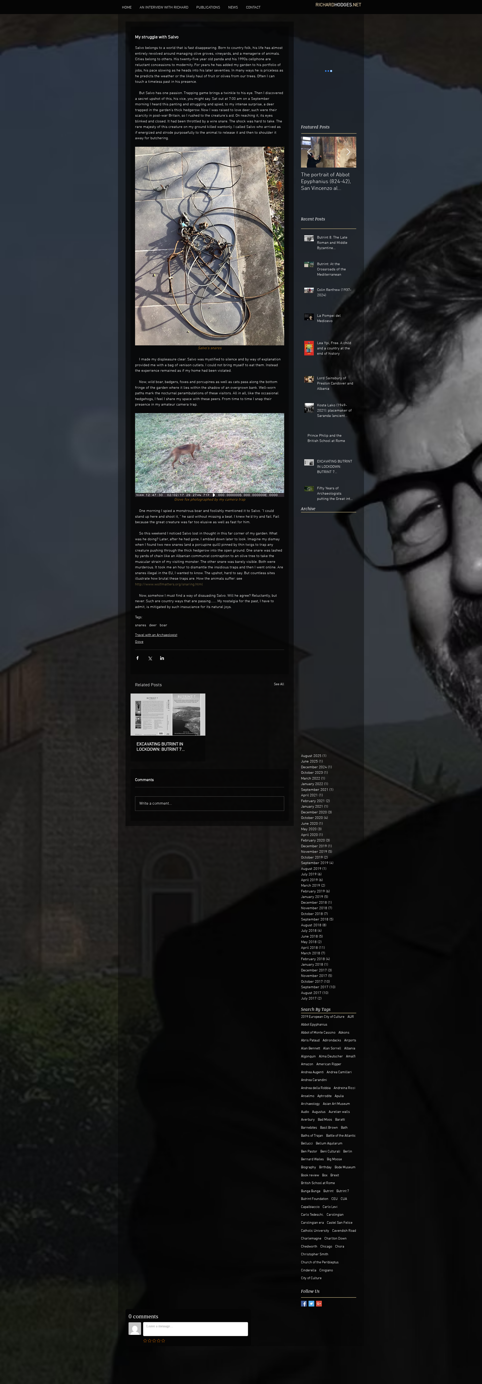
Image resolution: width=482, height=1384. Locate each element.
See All (279, 684)
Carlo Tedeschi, (312, 1215)
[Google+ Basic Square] (319, 1303)
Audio (305, 1112)
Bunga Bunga (310, 1191)
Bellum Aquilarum (329, 1143)
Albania (349, 1048)
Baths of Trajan (312, 1136)
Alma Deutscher (331, 1056)
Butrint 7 (342, 1191)
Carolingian (335, 1215)
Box (324, 1175)
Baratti (340, 1120)
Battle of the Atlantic (341, 1136)
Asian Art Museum (336, 1104)
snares (140, 625)
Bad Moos (325, 1120)
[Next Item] (348, 138)
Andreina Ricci (344, 1088)
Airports (350, 1040)
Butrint (328, 1191)
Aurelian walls (339, 1112)
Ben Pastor (309, 1151)
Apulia (339, 1096)
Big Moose (334, 1159)
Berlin (347, 1151)
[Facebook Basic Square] (304, 1303)
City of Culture (311, 1278)
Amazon (307, 1064)
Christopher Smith (314, 1254)
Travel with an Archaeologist (156, 635)
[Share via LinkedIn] (162, 658)
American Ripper (328, 1064)
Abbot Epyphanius (314, 1025)
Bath (344, 1128)
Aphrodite (324, 1096)
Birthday (325, 1167)
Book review (310, 1175)
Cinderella (308, 1270)
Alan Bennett (310, 1048)
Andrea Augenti (312, 1072)
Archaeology (310, 1104)
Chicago (326, 1247)
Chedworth (309, 1247)
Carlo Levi (330, 1207)
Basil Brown (329, 1128)
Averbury (308, 1120)
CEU (334, 1199)
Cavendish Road (344, 1231)
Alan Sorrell (332, 1048)
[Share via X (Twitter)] (149, 658)
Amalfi (350, 1056)
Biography (308, 1167)
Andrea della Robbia (316, 1088)
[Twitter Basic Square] (311, 1303)
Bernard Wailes (312, 1159)
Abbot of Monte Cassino (318, 1033)
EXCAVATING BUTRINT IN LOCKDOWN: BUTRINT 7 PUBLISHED (160, 747)
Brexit (334, 1175)
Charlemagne (311, 1239)
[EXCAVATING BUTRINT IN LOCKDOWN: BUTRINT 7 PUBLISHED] (168, 715)
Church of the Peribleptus (320, 1262)
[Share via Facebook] (137, 658)
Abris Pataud (310, 1040)
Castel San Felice (339, 1223)
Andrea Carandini (314, 1080)
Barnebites (309, 1128)
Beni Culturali (330, 1151)
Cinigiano (326, 1270)
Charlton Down (335, 1239)
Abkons (343, 1033)
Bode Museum (345, 1167)
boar (163, 625)
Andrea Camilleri (339, 1072)
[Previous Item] (309, 138)
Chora (339, 1247)
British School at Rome (318, 1183)
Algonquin (308, 1056)
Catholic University (315, 1231)
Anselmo (307, 1096)
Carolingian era (312, 1223)
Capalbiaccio (310, 1207)
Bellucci (307, 1143)
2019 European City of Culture (322, 1017)
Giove (139, 642)
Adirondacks (332, 1040)
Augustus (319, 1112)
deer (153, 625)
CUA (344, 1199)
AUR (350, 1017)
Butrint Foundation (314, 1199)
